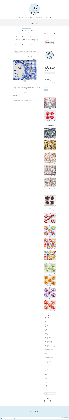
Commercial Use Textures (47, 345)
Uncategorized (46, 379)
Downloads (32, 17)
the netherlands (18, 101)
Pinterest (54, 0)
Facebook (46, 0)
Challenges (21, 100)
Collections (45, 333)
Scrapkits (45, 369)
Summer (45, 374)
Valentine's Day (46, 381)
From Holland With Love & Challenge (26, 30)
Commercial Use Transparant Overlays (49, 346)
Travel (45, 377)
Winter (45, 386)
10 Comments (23, 101)
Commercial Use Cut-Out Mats (48, 337)
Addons (45, 318)
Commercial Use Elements (47, 338)
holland (14, 101)
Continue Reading (16, 95)
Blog (23, 17)
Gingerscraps (39, 17)
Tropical (45, 378)
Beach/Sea (45, 325)
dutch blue (35, 100)
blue (29, 100)
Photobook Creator (46, 365)
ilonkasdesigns (16, 100)
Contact (27, 17)
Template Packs (46, 375)
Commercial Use (46, 334)
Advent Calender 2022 (47, 320)
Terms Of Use (45, 17)
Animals (45, 321)
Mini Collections (46, 358)
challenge (31, 100)
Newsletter (45, 362)
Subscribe (46, 90)
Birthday (45, 326)
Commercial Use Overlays (47, 341)
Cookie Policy (14, 418)
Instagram (50, 0)
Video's (45, 382)
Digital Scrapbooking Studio (48, 349)
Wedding (45, 385)
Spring (45, 373)
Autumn (45, 322)
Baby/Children (46, 324)
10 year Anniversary (46, 317)
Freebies (25, 100)
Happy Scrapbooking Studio (48, 357)
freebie (38, 100)
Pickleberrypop (46, 366)
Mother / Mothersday (47, 361)
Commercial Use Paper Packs (48, 342)
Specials (45, 370)
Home (19, 17)
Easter (45, 350)
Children (45, 330)
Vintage (45, 383)
